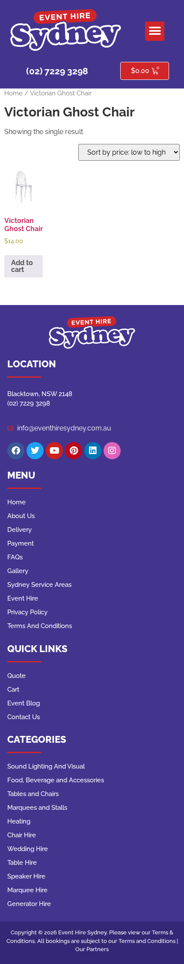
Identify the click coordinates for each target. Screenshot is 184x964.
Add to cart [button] (22, 266)
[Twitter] (35, 450)
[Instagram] (112, 450)
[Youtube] (54, 450)
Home (13, 93)
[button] (154, 31)
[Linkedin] (92, 450)
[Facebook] (15, 450)
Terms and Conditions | (148, 941)
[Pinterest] (73, 450)
